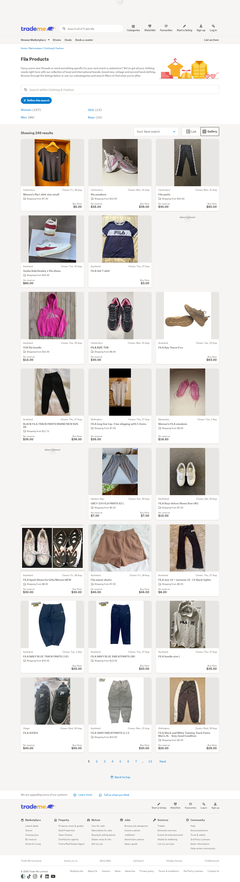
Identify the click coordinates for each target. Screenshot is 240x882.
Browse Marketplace (33, 40)
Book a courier (84, 40)
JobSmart (129, 834)
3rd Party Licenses (200, 839)
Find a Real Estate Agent (71, 843)
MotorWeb (105, 861)
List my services (166, 843)
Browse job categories (136, 825)
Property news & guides (71, 825)
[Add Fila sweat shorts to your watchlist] (146, 529)
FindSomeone (212, 861)
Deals (68, 40)
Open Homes (65, 834)
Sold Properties (66, 830)
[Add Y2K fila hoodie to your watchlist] (79, 297)
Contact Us (213, 871)
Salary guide (130, 843)
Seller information (199, 843)
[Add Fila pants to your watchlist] (213, 144)
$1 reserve (31, 839)
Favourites (190, 807)
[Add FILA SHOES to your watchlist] (79, 682)
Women (26, 110)
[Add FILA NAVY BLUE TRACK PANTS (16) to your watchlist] (79, 606)
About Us (92, 871)
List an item (211, 40)
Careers (106, 871)
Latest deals (31, 825)
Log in (213, 30)
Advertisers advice (134, 839)
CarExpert (138, 861)
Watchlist (175, 807)
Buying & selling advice (104, 834)
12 (150, 761)
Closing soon (32, 834)
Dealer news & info (101, 839)
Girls (91, 110)
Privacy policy (147, 871)
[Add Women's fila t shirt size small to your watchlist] (79, 144)
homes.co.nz (70, 861)
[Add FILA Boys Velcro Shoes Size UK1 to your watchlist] (213, 453)
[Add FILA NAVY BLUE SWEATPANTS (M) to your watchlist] (146, 606)
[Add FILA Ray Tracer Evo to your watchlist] (213, 297)
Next (163, 761)
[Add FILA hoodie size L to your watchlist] (213, 606)
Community (197, 820)
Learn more (85, 794)
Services (163, 820)
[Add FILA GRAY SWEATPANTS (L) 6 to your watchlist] (146, 682)
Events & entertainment (170, 834)
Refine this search (38, 100)
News (118, 871)
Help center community (202, 848)
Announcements (199, 830)
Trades (161, 825)
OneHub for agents (68, 839)
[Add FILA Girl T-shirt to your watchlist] (146, 220)
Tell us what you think (116, 795)
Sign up (201, 30)
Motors (96, 820)
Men (24, 117)
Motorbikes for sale (102, 830)
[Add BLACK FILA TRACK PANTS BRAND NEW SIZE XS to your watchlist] (79, 373)
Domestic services (167, 830)
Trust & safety (198, 834)
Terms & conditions (168, 871)
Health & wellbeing (167, 839)
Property (63, 820)
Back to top (122, 777)
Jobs (127, 820)
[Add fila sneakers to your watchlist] (146, 144)
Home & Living (33, 843)
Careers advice (132, 830)
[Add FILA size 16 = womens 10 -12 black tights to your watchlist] (213, 529)
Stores (57, 40)
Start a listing (159, 807)
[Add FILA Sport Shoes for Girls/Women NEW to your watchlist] (79, 529)
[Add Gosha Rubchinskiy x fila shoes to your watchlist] (79, 220)
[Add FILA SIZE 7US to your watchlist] (146, 297)
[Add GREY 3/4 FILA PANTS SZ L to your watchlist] (146, 453)
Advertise (130, 871)
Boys (91, 117)
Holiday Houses (174, 861)
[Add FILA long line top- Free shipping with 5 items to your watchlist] (146, 373)
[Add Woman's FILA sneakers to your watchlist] (213, 373)
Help (192, 825)
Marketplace (33, 820)
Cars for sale (98, 825)
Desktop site (76, 871)
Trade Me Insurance (31, 861)
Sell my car (97, 843)
